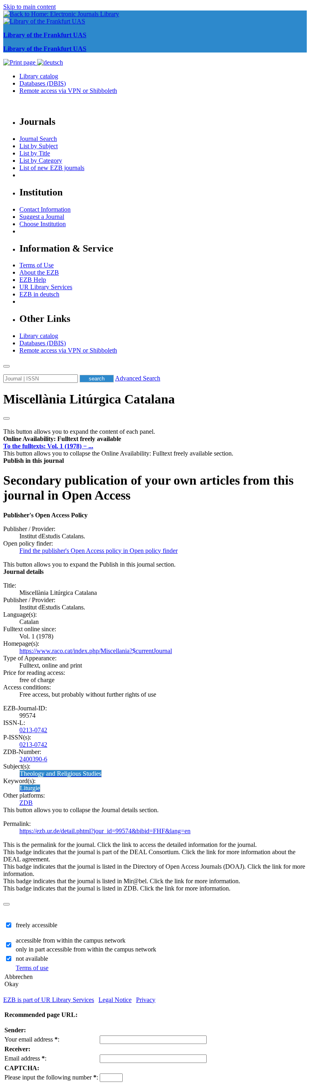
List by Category (40, 160)
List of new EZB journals (51, 167)
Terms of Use (36, 265)
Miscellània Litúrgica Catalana (89, 399)
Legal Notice (115, 999)
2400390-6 (33, 759)
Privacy (145, 999)
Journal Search (38, 138)
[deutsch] (50, 62)
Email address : (25, 1058)
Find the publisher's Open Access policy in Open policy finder (98, 550)
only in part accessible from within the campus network (86, 949)
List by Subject (38, 146)
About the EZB (39, 272)
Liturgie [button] (30, 788)
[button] (62, 438)
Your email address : (31, 1039)
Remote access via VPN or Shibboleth (68, 90)
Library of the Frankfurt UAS (44, 35)
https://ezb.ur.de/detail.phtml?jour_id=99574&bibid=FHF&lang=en (105, 831)
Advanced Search (137, 378)
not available (32, 958)
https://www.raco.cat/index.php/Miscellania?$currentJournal (95, 650)
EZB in (39, 294)
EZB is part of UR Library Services (48, 999)
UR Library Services (45, 287)
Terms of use (32, 967)
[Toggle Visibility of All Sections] (6, 418)
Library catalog (38, 76)
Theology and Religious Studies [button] (60, 773)
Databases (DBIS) (42, 83)
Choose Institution (42, 224)
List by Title (34, 153)
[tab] (155, 439)
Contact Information (45, 209)
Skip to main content (29, 6)
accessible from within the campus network (71, 940)
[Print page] (20, 62)
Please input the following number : (51, 1077)
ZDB (26, 802)
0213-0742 (33, 730)
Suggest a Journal (41, 216)
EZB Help (32, 279)
